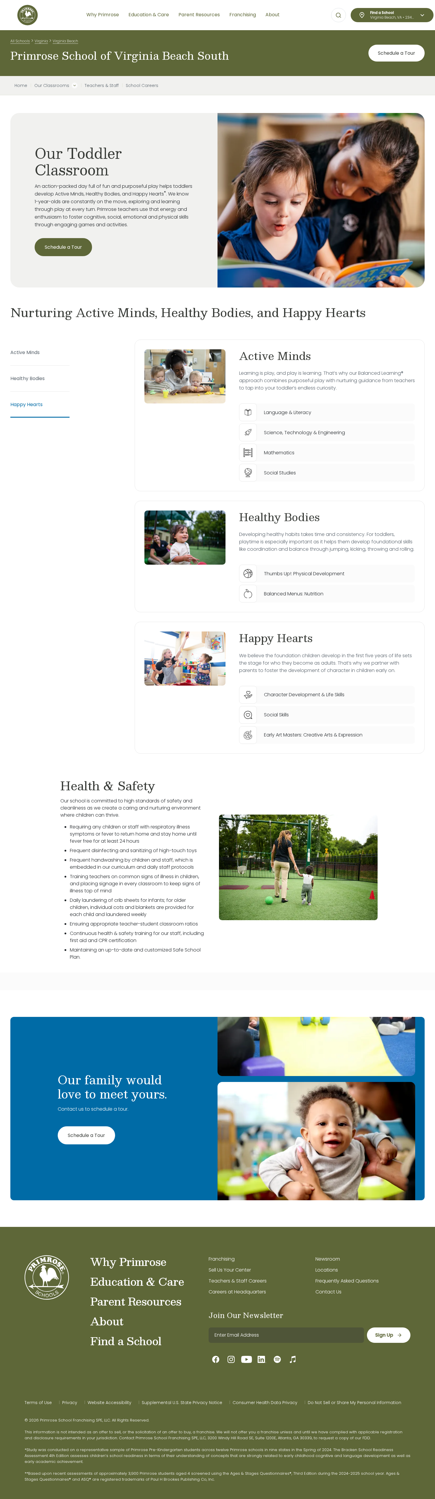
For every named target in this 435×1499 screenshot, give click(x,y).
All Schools (20, 40)
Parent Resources (135, 1301)
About (106, 1321)
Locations (326, 1270)
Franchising (222, 1259)
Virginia (41, 40)
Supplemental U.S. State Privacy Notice (182, 1403)
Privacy (69, 1403)
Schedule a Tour (396, 53)
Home (20, 85)
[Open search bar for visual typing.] (338, 15)
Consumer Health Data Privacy (265, 1403)
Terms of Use (38, 1403)
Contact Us (328, 1291)
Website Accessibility (109, 1403)
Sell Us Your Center (230, 1270)
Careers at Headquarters (237, 1291)
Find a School (125, 1341)
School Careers (142, 85)
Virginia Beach (65, 40)
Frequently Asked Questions (347, 1280)
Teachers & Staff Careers (238, 1280)
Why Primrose (128, 1261)
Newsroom (327, 1259)
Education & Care (137, 1281)
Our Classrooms (51, 85)
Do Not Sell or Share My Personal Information (354, 1403)
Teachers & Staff (102, 85)
